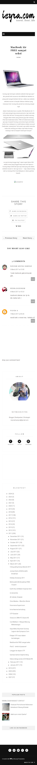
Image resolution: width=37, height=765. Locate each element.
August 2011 (14, 548)
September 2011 (15, 545)
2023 (10, 497)
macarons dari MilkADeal (19, 96)
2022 (10, 500)
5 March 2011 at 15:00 (17, 269)
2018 (10, 512)
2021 (10, 503)
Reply (32, 279)
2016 (10, 518)
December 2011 (15, 536)
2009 (10, 671)
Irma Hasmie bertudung (17, 609)
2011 (10, 533)
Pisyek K (14, 311)
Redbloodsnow (17, 288)
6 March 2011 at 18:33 (17, 291)
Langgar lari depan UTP (17, 650)
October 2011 (14, 542)
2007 (10, 677)
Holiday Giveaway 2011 (17, 578)
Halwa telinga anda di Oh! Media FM (21, 659)
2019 (10, 509)
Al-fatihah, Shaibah (16, 597)
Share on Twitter (20, 216)
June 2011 (13, 555)
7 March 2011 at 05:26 (17, 314)
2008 (10, 674)
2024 (10, 494)
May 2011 (13, 558)
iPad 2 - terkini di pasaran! (18, 646)
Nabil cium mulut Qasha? (19, 714)
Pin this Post (20, 220)
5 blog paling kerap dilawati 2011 (20, 567)
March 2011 (14, 564)
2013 (10, 527)
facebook (10, 444)
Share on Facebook (19, 211)
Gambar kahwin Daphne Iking (19, 655)
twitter (19, 444)
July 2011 (13, 552)
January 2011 (14, 665)
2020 (10, 506)
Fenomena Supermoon (17, 605)
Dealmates (10, 111)
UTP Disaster (14, 613)
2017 (10, 515)
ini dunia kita (14, 593)
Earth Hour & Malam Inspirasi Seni (21, 589)
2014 (10, 524)
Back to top (29, 762)
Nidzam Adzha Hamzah (21, 266)
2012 (10, 530)
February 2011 (15, 662)
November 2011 (15, 539)
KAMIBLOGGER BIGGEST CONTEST (13, 701)
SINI (32, 162)
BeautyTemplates (19, 759)
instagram (28, 444)
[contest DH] (18, 182)
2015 (10, 521)
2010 (10, 668)
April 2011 (13, 561)
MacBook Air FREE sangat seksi (20, 642)
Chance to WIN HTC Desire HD (19, 618)
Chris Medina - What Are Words (20, 601)
